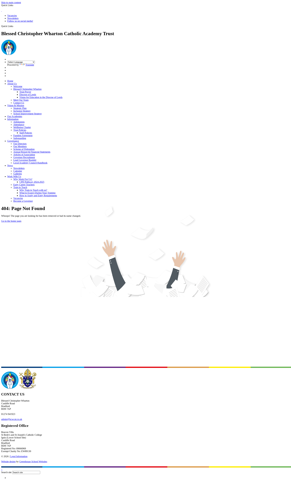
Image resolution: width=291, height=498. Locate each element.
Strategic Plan (20, 108)
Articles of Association (24, 154)
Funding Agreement (22, 135)
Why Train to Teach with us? (33, 190)
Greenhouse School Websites (33, 461)
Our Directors (20, 143)
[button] (14, 26)
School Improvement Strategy (27, 113)
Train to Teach (20, 187)
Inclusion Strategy (22, 111)
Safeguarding (19, 138)
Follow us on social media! (20, 21)
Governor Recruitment (24, 157)
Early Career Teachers (24, 184)
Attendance (18, 124)
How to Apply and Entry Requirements (38, 195)
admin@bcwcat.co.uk (11, 419)
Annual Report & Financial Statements (31, 152)
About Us (12, 83)
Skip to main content (11, 2)
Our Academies (14, 116)
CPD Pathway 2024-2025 (31, 182)
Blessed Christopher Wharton (27, 89)
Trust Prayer (25, 92)
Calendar (17, 171)
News (10, 165)
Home (10, 81)
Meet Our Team (20, 100)
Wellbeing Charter (22, 127)
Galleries (17, 173)
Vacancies (12, 15)
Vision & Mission (15, 105)
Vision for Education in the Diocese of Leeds (40, 97)
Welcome (17, 86)
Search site (6, 472)
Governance (13, 141)
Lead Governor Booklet (24, 160)
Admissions (19, 122)
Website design (8, 461)
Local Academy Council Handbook (30, 163)
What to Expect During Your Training (37, 193)
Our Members (20, 146)
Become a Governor (23, 201)
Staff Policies (25, 132)
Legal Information (18, 456)
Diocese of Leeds (27, 94)
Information (12, 119)
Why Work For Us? (22, 179)
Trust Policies (19, 130)
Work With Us (14, 176)
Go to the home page (11, 221)
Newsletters (12, 18)
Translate (29, 65)
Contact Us (18, 102)
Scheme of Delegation (24, 149)
